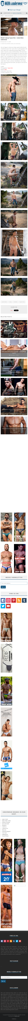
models (15, 302)
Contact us (14, 1018)
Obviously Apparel (6, 831)
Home (2, 15)
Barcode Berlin (5, 823)
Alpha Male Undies (6, 820)
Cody (5, 69)
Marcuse (4, 830)
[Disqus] (14, 456)
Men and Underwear (16, 43)
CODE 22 (4, 827)
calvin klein (4, 302)
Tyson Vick (10, 68)
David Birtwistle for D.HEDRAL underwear (14, 333)
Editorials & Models (6, 43)
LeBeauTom (5, 828)
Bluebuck (4, 825)
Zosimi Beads (5, 836)
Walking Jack (5, 834)
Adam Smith (5, 819)
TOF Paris (4, 833)
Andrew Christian (6, 822)
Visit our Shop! (14, 10)
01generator (17, 1016)
